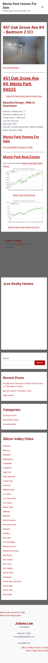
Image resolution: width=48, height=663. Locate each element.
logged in (21, 244)
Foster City (8, 481)
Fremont (7, 485)
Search (6, 358)
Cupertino (7, 468)
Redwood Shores (11, 551)
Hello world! (8, 395)
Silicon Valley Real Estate (37, 650)
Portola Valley (9, 542)
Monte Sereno (9, 520)
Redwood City (9, 546)
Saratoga (7, 577)
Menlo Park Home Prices (24, 195)
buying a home (9, 415)
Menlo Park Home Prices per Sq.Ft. (24, 227)
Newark (6, 529)
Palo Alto (7, 538)
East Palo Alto (9, 476)
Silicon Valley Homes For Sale (35, 647)
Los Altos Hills (9, 498)
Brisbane (7, 455)
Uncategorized (9, 424)
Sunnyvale (7, 586)
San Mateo (8, 568)
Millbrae (6, 511)
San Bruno (7, 555)
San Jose (7, 564)
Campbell (7, 463)
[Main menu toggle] (42, 7)
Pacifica (6, 533)
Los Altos (7, 494)
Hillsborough (8, 489)
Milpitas (6, 516)
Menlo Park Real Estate (21, 157)
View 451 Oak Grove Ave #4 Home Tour (24, 96)
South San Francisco (12, 581)
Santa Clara (8, 572)
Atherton (7, 446)
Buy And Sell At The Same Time (17, 391)
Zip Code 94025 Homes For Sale (18, 147)
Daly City (7, 472)
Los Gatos (7, 503)
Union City (8, 590)
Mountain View (9, 524)
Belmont (6, 450)
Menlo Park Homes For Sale (20, 5)
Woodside (7, 594)
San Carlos (8, 559)
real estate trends (11, 420)
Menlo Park (8, 507)
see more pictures (11, 67)
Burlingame (8, 459)
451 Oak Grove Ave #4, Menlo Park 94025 (21, 84)
